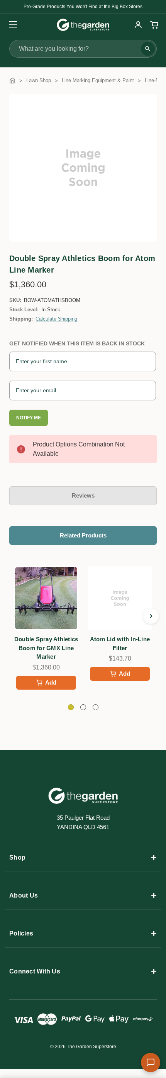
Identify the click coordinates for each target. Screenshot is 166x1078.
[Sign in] (138, 25)
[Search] (148, 49)
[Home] (12, 80)
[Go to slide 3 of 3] (15, 616)
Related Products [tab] (83, 535)
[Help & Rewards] (150, 1062)
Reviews (83, 495)
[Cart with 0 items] (153, 25)
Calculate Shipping (56, 319)
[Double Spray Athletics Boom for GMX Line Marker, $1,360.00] (46, 598)
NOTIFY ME (28, 418)
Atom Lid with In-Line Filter (120, 643)
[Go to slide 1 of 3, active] (71, 707)
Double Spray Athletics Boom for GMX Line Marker (46, 648)
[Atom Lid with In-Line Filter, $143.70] (120, 598)
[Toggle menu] (10, 24)
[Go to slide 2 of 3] (151, 616)
